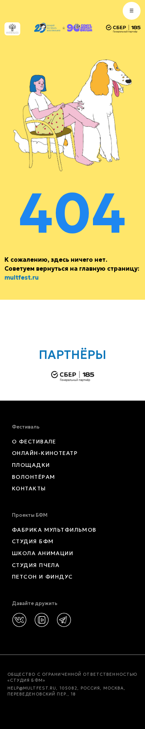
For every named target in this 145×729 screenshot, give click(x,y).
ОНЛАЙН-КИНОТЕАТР (45, 453)
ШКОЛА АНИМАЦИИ (42, 553)
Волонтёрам (33, 477)
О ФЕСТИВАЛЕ (34, 441)
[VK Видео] (41, 619)
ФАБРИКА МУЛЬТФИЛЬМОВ (54, 529)
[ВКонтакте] (19, 619)
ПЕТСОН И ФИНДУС (42, 576)
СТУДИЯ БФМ (33, 541)
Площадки (31, 465)
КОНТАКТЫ (29, 488)
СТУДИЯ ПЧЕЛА (35, 565)
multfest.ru (21, 277)
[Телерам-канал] (64, 619)
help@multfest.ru (32, 688)
